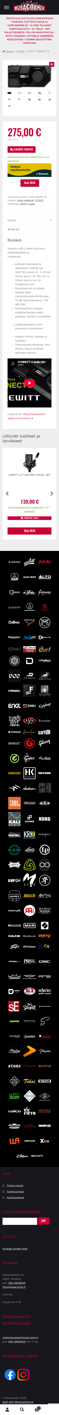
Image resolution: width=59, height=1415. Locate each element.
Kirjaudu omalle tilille (15, 1249)
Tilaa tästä (29, 183)
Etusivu (10, 51)
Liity (43, 1221)
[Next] (51, 493)
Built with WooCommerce (18, 1402)
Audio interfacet (25, 200)
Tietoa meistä (15, 1185)
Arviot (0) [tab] (13, 229)
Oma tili (7, 1409)
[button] (51, 64)
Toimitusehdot (15, 1191)
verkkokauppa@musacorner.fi (20, 1337)
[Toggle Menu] (6, 7)
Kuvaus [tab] (12, 220)
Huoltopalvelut (15, 1197)
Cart (35, 1407)
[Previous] (7, 493)
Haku (22, 1409)
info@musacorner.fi (14, 1287)
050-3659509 (16, 1283)
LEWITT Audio (27, 204)
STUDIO (20, 51)
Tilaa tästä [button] (29, 531)
